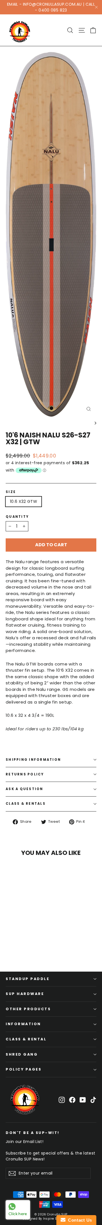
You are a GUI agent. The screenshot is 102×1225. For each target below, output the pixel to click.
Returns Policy (25, 774)
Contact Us (78, 1220)
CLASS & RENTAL (26, 1039)
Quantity (17, 516)
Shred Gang (22, 1054)
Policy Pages (23, 1069)
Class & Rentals (26, 803)
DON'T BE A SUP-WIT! (33, 1132)
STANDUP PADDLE (27, 978)
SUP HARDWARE (25, 993)
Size (11, 492)
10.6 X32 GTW (23, 501)
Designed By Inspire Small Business (51, 1219)
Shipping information (33, 759)
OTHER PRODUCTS (28, 1009)
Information (23, 1023)
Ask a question (24, 789)
